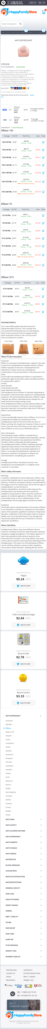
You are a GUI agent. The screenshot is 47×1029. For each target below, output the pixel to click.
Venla (22, 95)
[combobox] (33, 2)
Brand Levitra (23, 692)
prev (26, 30)
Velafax (16, 95)
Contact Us (10, 973)
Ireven (11, 95)
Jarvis (26, 95)
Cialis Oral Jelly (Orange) (23, 614)
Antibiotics (28, 970)
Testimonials (11, 970)
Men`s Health (29, 976)
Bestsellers (10, 980)
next (43, 30)
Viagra (24, 575)
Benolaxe (4, 95)
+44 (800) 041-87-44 (16, 4)
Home (8, 976)
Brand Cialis (23, 653)
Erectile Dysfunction (23, 573)
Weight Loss (29, 980)
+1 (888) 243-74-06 (16, 2)
